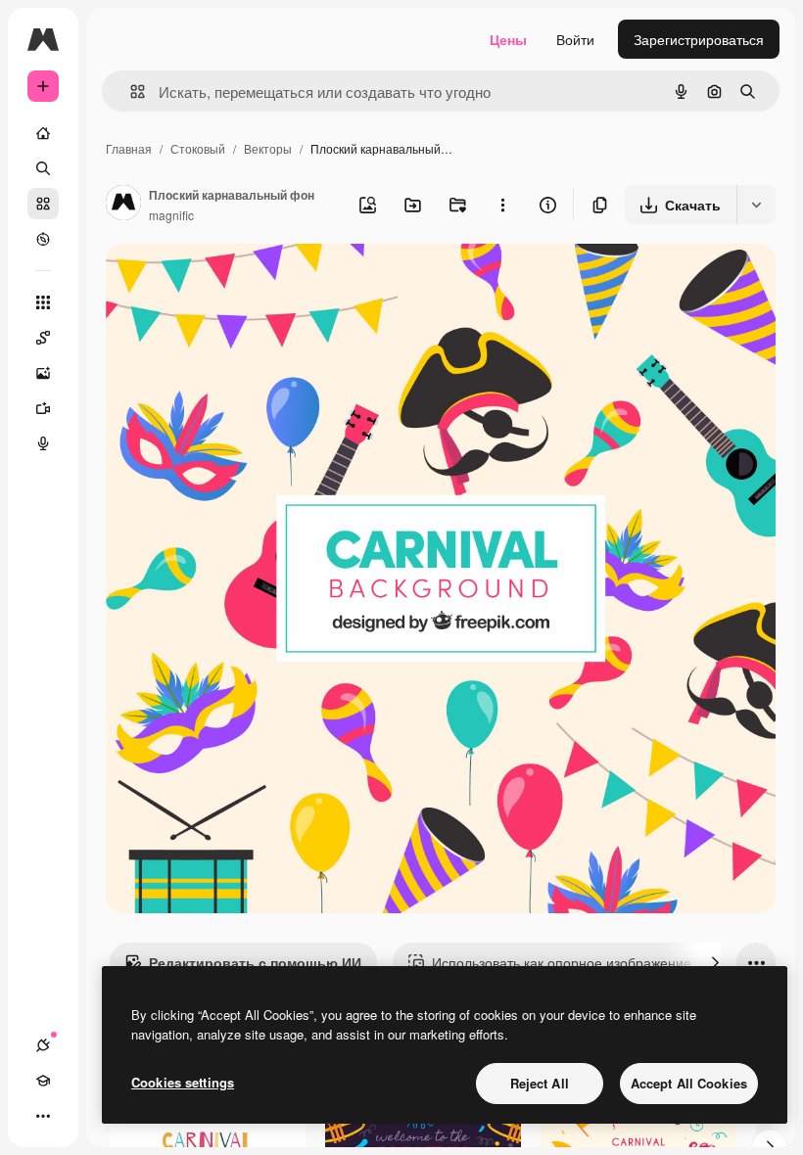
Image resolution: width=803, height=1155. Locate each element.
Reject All (539, 1083)
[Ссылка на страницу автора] (123, 204)
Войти (575, 39)
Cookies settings (182, 1082)
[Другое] (43, 1116)
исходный (237, 281)
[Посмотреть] (43, 238)
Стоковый (197, 148)
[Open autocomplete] (130, 91)
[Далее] (714, 962)
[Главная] (43, 133)
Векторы (268, 148)
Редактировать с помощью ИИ (255, 962)
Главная (129, 148)
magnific (171, 215)
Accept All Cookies (689, 1083)
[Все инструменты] (43, 302)
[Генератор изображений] (43, 373)
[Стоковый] (43, 203)
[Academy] (43, 1080)
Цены (508, 39)
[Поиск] (43, 168)
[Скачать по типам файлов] (756, 204)
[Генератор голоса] (43, 443)
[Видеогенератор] (43, 408)
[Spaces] (43, 337)
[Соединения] (43, 1045)
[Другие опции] (502, 204)
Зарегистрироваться (699, 39)
